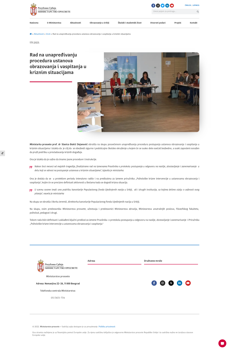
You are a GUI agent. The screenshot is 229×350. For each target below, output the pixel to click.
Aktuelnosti (75, 23)
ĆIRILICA (188, 5)
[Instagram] (158, 6)
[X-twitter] (171, 283)
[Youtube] (172, 6)
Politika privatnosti (107, 327)
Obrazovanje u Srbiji (99, 23)
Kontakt (193, 23)
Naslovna (34, 23)
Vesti (48, 34)
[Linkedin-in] (167, 6)
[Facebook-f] (153, 6)
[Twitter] (163, 6)
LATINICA (196, 5)
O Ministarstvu (54, 23)
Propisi (177, 23)
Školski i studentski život (130, 23)
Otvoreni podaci (158, 23)
